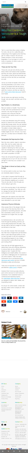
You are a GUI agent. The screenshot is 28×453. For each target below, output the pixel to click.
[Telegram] (9, 301)
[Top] (25, 451)
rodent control (13, 267)
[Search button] (25, 2)
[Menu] (26, 6)
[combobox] (13, 2)
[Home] (3, 451)
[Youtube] (5, 425)
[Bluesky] (15, 301)
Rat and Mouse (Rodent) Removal (11, 26)
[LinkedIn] (21, 298)
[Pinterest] (15, 298)
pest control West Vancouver (13, 92)
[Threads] (21, 301)
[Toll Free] (8, 451)
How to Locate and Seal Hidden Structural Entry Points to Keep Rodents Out (13, 341)
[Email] (3, 305)
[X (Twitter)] (9, 298)
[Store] (19, 451)
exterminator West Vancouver (12, 278)
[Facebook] (3, 298)
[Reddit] (3, 301)
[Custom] (14, 451)
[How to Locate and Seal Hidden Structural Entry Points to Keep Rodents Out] (14, 332)
